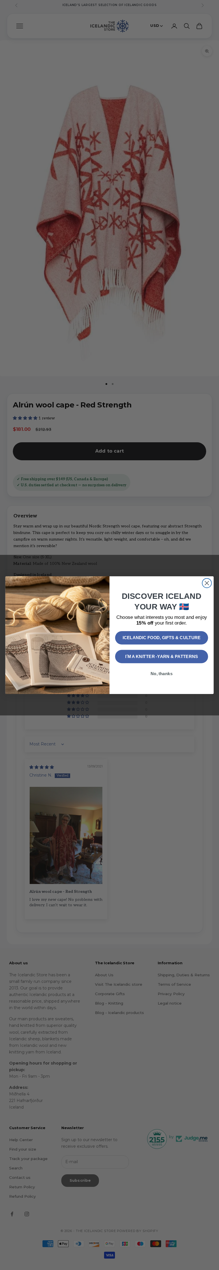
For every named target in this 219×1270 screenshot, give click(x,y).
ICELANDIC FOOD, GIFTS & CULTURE (161, 637)
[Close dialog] (207, 583)
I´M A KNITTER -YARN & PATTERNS (161, 656)
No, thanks (162, 673)
